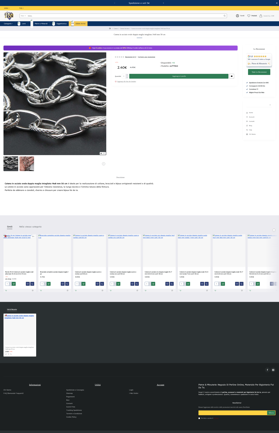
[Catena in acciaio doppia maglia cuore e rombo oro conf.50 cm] (124, 250)
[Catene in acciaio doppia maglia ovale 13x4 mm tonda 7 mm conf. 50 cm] (194, 250)
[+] (127, 75)
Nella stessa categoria (30, 226)
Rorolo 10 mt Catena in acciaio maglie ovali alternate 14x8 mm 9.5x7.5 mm (19, 273)
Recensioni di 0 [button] (130, 57)
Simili (9, 226)
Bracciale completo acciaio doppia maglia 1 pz (54, 273)
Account (160, 384)
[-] (127, 77)
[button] (178, 76)
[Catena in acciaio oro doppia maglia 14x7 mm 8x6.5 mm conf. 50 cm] (159, 250)
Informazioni (35, 384)
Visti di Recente (12, 309)
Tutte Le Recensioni (259, 72)
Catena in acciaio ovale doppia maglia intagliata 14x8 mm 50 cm (19, 348)
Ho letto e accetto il (210, 418)
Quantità (118, 76)
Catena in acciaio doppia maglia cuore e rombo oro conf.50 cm (123, 273)
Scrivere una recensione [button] (146, 57)
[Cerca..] (224, 16)
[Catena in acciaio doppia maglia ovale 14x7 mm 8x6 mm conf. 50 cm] (229, 250)
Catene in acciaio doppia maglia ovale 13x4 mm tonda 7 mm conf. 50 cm (194, 273)
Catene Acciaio (124, 28)
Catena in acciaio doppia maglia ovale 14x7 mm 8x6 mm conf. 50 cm (228, 273)
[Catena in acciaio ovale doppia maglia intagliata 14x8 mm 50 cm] (19, 330)
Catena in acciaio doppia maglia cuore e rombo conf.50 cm (88, 273)
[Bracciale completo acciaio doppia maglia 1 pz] (54, 250)
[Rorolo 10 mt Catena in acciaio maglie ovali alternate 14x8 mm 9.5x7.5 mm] (19, 250)
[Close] (277, 3)
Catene (116, 28)
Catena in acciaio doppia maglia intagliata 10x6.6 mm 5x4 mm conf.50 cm (263, 273)
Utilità (98, 384)
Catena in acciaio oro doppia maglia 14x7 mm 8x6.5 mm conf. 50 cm (158, 273)
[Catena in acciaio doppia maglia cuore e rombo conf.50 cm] (89, 250)
